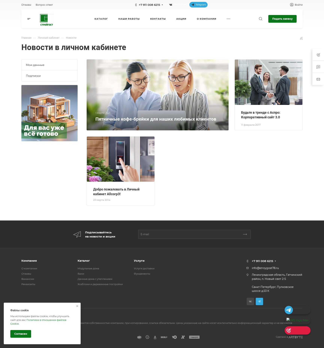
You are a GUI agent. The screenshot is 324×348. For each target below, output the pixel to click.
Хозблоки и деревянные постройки (100, 284)
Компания (29, 260)
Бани (81, 273)
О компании (29, 268)
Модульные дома (88, 268)
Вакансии (27, 278)
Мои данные (35, 65)
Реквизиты (28, 284)
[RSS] (301, 38)
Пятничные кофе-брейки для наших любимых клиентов (155, 119)
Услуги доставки (144, 268)
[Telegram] (259, 301)
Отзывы (26, 273)
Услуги (139, 260)
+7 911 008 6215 (149, 5)
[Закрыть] (77, 306)
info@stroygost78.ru (265, 268)
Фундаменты (142, 273)
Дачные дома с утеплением (95, 278)
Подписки (33, 76)
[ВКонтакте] (250, 301)
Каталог (84, 260)
